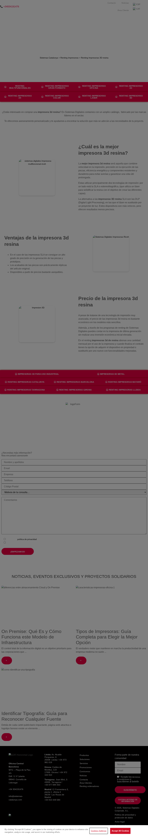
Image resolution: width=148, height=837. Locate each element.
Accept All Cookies (120, 831)
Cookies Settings (98, 831)
